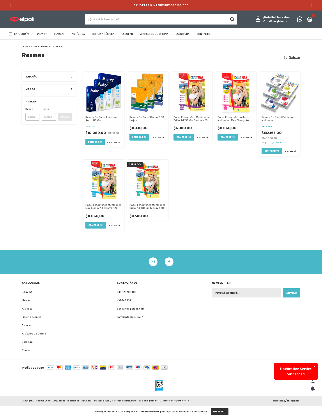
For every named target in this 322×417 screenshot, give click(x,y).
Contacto (203, 34)
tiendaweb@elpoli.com (131, 309)
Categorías (22, 34)
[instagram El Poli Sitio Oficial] (153, 261)
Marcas (59, 34)
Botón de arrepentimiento (176, 400)
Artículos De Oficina (154, 34)
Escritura (182, 34)
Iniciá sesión (281, 17)
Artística (78, 34)
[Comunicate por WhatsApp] (299, 20)
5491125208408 (126, 292)
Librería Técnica (103, 34)
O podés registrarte (275, 21)
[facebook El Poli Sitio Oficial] (169, 261)
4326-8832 (124, 300)
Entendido (219, 411)
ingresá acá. (153, 400)
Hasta (45, 109)
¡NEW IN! (42, 34)
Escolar (127, 34)
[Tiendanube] (286, 401)
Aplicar (65, 116)
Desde (29, 109)
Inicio (25, 46)
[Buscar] (232, 19)
